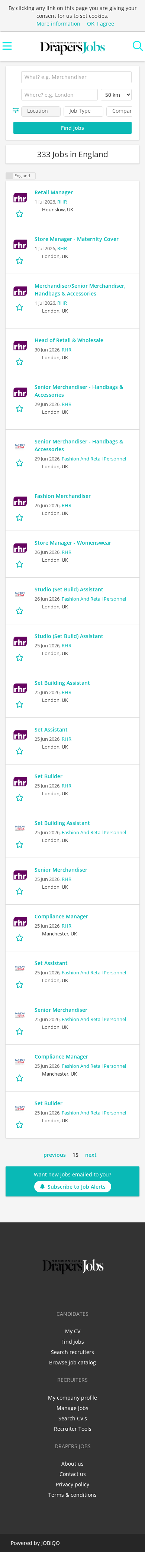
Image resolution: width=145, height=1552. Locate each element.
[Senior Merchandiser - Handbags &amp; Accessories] (20, 392)
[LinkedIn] (73, 1292)
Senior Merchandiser (61, 869)
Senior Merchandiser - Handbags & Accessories (79, 390)
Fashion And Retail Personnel (94, 459)
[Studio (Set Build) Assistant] (20, 594)
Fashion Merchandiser (63, 495)
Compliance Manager (61, 916)
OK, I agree (100, 23)
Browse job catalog (72, 1362)
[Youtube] (97, 1292)
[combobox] (76, 77)
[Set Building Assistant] (20, 688)
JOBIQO (50, 1542)
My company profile (72, 1397)
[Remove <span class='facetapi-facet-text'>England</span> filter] (9, 176)
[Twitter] (61, 1292)
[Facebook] (49, 1292)
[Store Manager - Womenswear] (20, 548)
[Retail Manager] (20, 197)
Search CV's (72, 1418)
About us (72, 1463)
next (91, 1154)
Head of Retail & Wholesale (69, 340)
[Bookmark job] (20, 213)
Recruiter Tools (72, 1428)
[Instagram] (86, 1292)
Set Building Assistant (62, 682)
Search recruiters (72, 1351)
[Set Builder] (20, 781)
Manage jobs (72, 1407)
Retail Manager (54, 192)
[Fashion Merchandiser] (20, 501)
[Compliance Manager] (20, 921)
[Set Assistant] (20, 735)
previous (55, 1154)
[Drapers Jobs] (72, 46)
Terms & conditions (72, 1494)
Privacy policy (72, 1484)
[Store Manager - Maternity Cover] (20, 244)
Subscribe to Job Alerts (77, 1186)
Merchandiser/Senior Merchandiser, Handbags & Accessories (80, 289)
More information (58, 23)
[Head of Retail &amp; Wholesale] (20, 345)
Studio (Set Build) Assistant (69, 589)
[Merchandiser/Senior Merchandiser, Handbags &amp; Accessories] (20, 291)
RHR (62, 202)
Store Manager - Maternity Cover (77, 238)
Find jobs (72, 1341)
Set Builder (48, 776)
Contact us (72, 1473)
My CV (72, 1331)
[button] (17, 110)
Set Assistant (51, 729)
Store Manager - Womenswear (73, 542)
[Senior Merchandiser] (20, 875)
